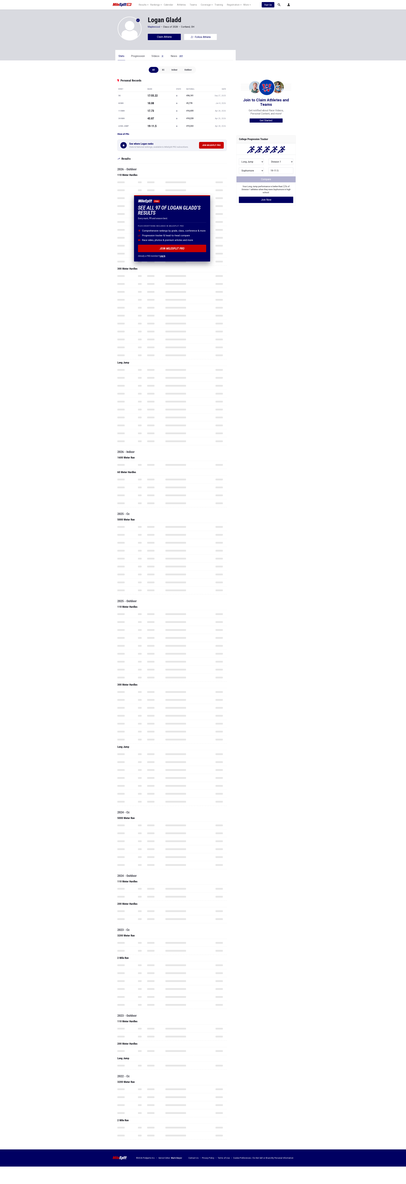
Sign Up (268, 4)
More (246, 4)
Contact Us (193, 1158)
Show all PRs (123, 134)
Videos (157, 56)
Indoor (174, 70)
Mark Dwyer (176, 1158)
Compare (266, 179)
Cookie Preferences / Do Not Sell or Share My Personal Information (263, 1158)
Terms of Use (224, 1158)
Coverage (206, 4)
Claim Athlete (164, 36)
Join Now (266, 199)
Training (219, 4)
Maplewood (154, 26)
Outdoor (188, 70)
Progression (138, 56)
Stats (121, 56)
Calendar (168, 4)
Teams (193, 4)
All (153, 70)
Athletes (181, 4)
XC (163, 70)
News (176, 56)
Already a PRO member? (151, 256)
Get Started (266, 120)
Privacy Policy (208, 1158)
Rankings (155, 4)
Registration (233, 4)
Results (143, 4)
